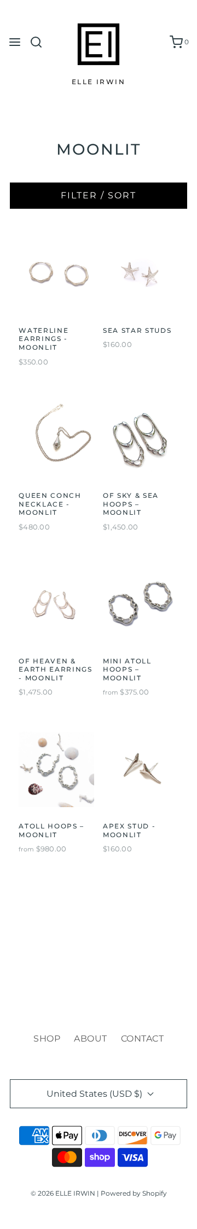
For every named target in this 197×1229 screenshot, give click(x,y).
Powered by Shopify (134, 1193)
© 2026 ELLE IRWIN (63, 1193)
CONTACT (142, 1038)
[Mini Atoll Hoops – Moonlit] (140, 604)
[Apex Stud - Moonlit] (140, 769)
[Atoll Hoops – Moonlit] (56, 769)
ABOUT (90, 1038)
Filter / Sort (98, 195)
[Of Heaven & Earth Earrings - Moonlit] (56, 604)
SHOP (46, 1038)
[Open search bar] (40, 42)
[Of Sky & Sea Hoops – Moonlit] (140, 439)
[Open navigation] (15, 42)
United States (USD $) (95, 1094)
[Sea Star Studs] (140, 273)
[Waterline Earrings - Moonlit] (56, 273)
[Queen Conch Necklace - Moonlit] (56, 439)
